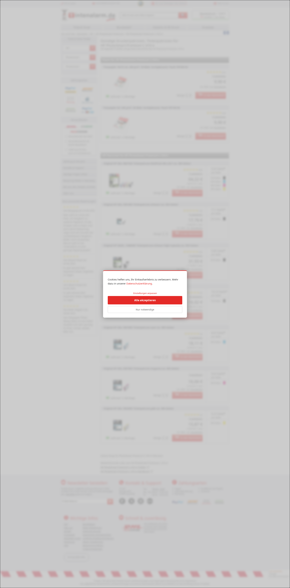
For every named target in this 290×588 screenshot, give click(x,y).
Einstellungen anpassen (145, 293)
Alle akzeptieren (145, 300)
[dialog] (145, 294)
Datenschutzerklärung (139, 283)
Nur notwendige (145, 309)
